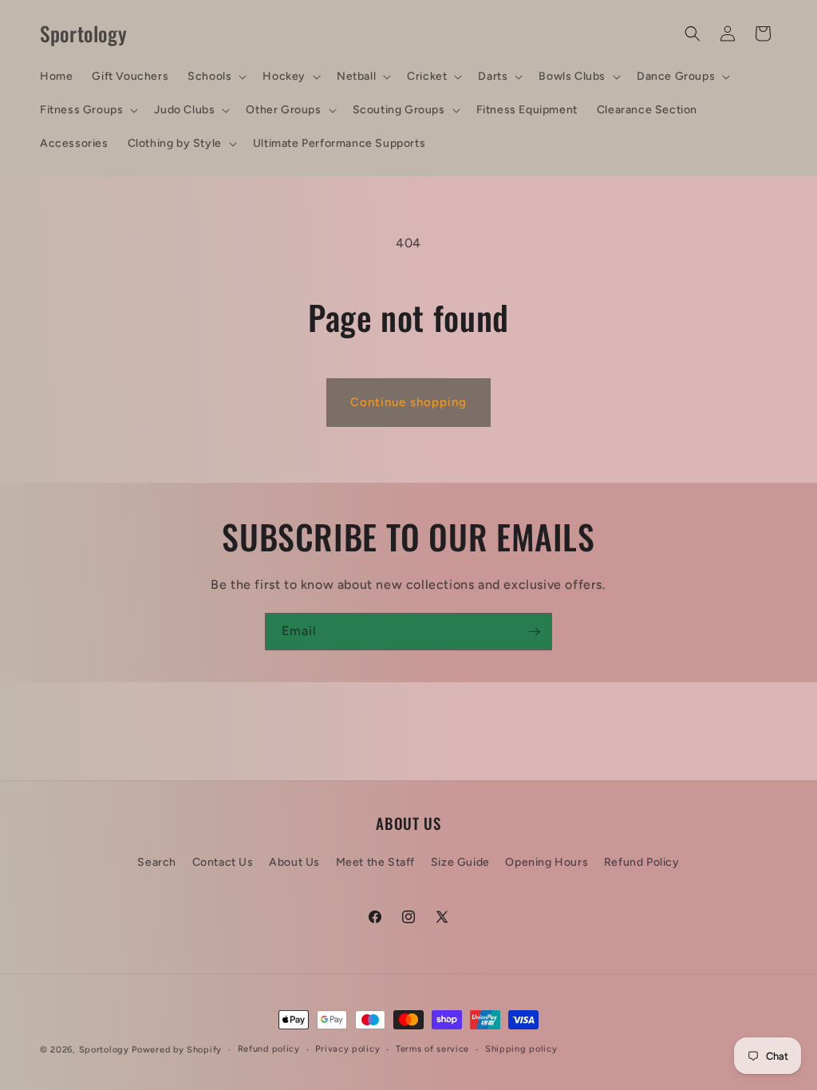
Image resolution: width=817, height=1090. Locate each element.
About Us (294, 862)
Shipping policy (521, 1049)
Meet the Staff (375, 862)
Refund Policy (642, 862)
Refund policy (269, 1049)
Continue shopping (408, 402)
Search (156, 862)
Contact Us (223, 862)
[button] (215, 76)
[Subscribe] (533, 631)
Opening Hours (546, 862)
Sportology (104, 1050)
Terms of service (432, 1049)
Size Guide (460, 862)
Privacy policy (347, 1049)
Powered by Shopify (177, 1050)
